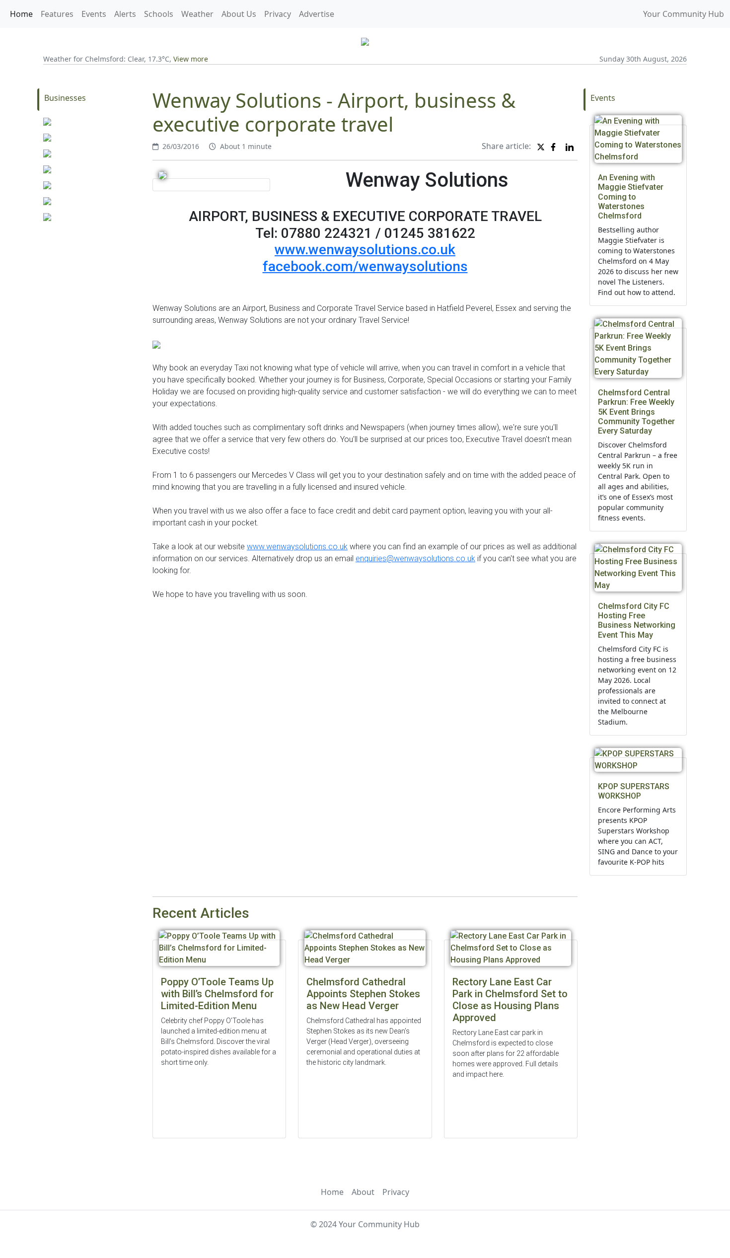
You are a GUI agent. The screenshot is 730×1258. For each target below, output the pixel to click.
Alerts (125, 13)
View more (190, 59)
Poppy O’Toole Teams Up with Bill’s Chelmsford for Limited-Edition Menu (217, 994)
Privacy (277, 13)
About (363, 1191)
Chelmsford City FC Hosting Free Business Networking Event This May (636, 620)
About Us (238, 13)
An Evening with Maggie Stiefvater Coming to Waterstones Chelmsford (630, 197)
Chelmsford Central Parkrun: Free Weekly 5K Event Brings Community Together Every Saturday (636, 412)
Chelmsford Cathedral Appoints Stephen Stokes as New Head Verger (363, 994)
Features (57, 13)
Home (21, 13)
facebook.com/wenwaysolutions (365, 266)
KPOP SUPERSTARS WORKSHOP (633, 791)
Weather (197, 13)
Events (93, 13)
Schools (158, 13)
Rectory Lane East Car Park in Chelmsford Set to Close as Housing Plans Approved (510, 1000)
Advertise (316, 13)
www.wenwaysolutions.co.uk (365, 249)
